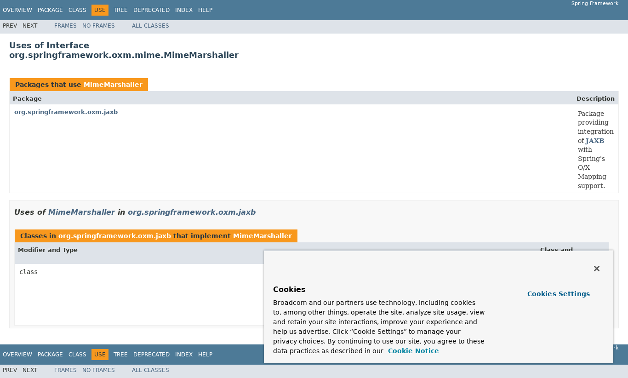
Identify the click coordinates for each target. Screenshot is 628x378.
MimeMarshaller (113, 84)
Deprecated (151, 10)
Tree (121, 10)
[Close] (597, 268)
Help (205, 10)
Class (77, 10)
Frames (65, 26)
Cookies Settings (558, 294)
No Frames (98, 26)
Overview (17, 10)
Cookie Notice (412, 351)
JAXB (595, 140)
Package (50, 10)
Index (184, 10)
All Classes (150, 26)
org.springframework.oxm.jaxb (66, 112)
